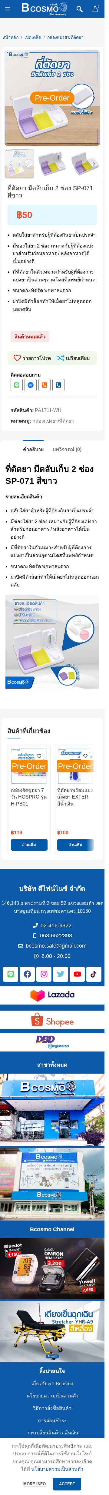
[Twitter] (60, 974)
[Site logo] (44, 8)
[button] (11, 98)
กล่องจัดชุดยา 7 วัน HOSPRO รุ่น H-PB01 (29, 797)
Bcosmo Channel (52, 1229)
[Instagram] (43, 974)
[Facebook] (27, 974)
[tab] (33, 448)
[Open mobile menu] (8, 9)
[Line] (17, 385)
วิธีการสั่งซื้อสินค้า (52, 1408)
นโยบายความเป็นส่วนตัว (52, 1395)
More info (35, 1484)
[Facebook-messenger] (31, 385)
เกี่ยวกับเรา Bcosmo (52, 1383)
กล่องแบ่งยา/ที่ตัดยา (65, 37)
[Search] (79, 9)
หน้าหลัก (10, 37)
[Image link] (52, 995)
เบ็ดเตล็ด (33, 37)
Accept (67, 1484)
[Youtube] (77, 974)
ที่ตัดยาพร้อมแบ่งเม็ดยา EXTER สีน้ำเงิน (75, 797)
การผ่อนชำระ (52, 1420)
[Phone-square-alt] (44, 385)
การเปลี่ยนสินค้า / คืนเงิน (52, 1432)
